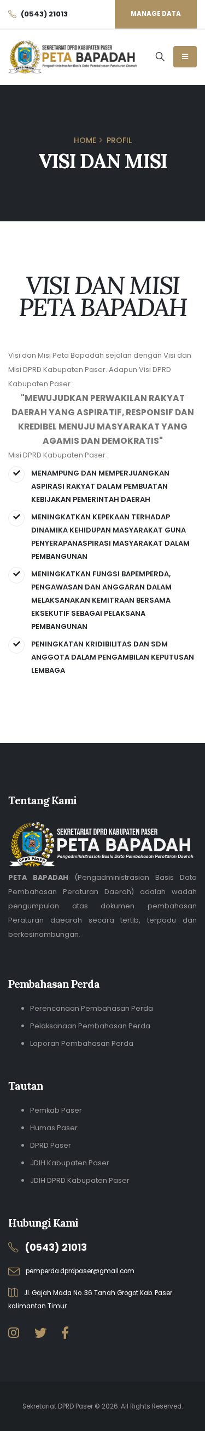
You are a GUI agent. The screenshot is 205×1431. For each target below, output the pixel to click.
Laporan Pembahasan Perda (81, 1043)
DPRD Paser (50, 1145)
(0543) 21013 (56, 1247)
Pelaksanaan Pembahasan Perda (90, 1026)
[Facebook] (65, 1333)
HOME (85, 140)
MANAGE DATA (156, 13)
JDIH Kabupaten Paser (69, 1163)
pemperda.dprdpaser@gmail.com (80, 1271)
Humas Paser (54, 1128)
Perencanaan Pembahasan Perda (91, 1008)
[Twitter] (40, 1333)
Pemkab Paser (56, 1110)
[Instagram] (13, 1333)
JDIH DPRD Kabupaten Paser (80, 1180)
